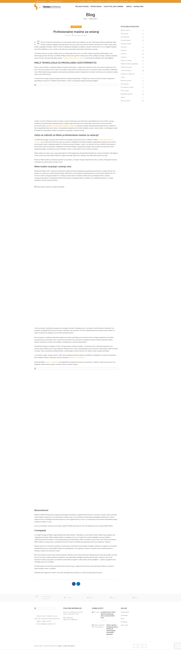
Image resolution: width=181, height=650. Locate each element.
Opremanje (124, 615)
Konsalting (124, 622)
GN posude (124, 33)
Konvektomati (125, 37)
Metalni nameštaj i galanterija (129, 64)
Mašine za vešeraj (126, 60)
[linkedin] (144, 1)
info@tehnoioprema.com (55, 1)
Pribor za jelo (125, 90)
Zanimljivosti (93, 19)
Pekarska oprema (126, 80)
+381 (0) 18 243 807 (41, 1)
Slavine (123, 97)
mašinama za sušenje (77, 357)
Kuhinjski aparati (125, 40)
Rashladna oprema (126, 94)
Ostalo (123, 77)
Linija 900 (124, 57)
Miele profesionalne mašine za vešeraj (62, 126)
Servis (122, 618)
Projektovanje (125, 612)
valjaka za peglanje (51, 362)
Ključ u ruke (124, 625)
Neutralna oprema (126, 67)
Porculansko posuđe (127, 87)
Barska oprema (125, 30)
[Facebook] (139, 1)
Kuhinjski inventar (126, 43)
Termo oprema (125, 100)
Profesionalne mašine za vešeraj (73, 58)
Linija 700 (124, 53)
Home (85, 19)
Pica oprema (124, 84)
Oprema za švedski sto (128, 74)
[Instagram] (141, 1)
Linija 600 (124, 50)
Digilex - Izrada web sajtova (66, 646)
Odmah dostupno (126, 70)
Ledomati (124, 47)
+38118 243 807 (46, 621)
